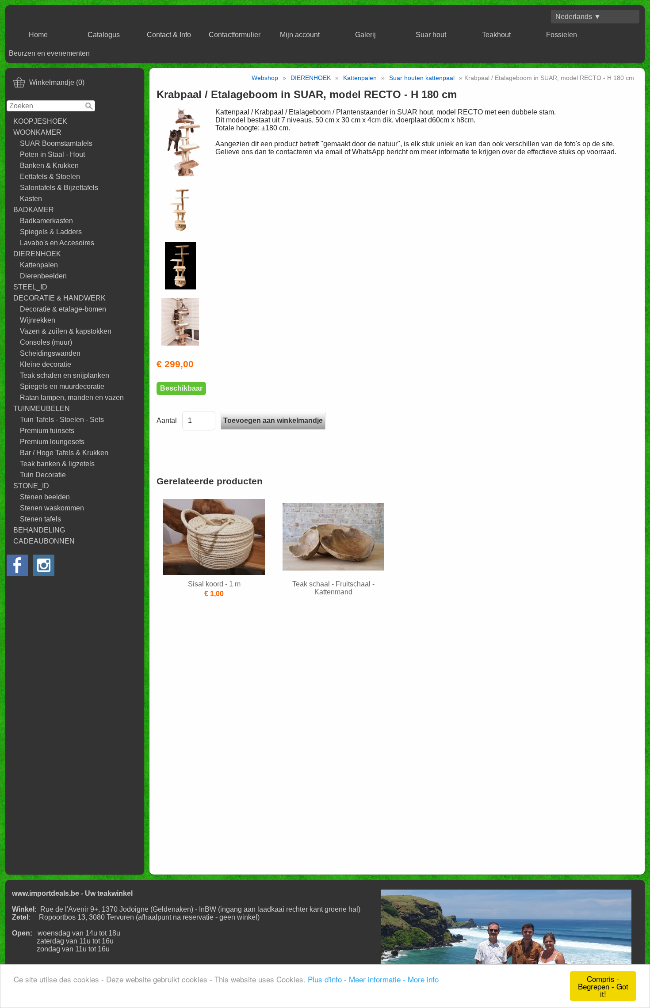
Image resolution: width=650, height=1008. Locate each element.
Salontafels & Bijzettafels (59, 187)
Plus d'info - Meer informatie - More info (373, 979)
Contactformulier (234, 34)
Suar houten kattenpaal (422, 77)
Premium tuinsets (47, 430)
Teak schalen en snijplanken (64, 375)
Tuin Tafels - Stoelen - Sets (62, 419)
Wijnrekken (37, 320)
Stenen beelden (45, 497)
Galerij (365, 34)
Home (38, 34)
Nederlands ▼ (578, 16)
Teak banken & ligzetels (57, 464)
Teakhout (496, 34)
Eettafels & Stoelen (50, 176)
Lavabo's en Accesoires (57, 243)
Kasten (31, 198)
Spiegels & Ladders (51, 232)
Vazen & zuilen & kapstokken (65, 331)
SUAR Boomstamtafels (56, 143)
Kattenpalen (39, 265)
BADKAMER (33, 209)
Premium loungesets (52, 441)
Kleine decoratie (45, 364)
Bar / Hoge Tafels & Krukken (64, 452)
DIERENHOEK (37, 254)
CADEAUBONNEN (44, 541)
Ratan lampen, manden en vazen (72, 397)
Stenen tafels (40, 519)
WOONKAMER (37, 132)
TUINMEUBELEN (41, 408)
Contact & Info (169, 34)
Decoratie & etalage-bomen (63, 309)
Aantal (167, 420)
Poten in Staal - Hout (52, 154)
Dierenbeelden (43, 276)
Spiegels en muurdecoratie (62, 386)
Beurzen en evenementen (49, 53)
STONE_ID (31, 486)
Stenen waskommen (52, 508)
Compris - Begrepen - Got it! (603, 986)
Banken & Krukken (49, 165)
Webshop (265, 77)
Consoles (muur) (46, 342)
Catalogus (104, 34)
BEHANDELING (39, 530)
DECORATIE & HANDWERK (59, 298)
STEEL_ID (30, 287)
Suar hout (431, 34)
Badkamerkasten (46, 220)
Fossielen (561, 34)
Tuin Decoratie (43, 475)
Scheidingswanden (50, 353)
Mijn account (300, 34)
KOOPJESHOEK (40, 121)
